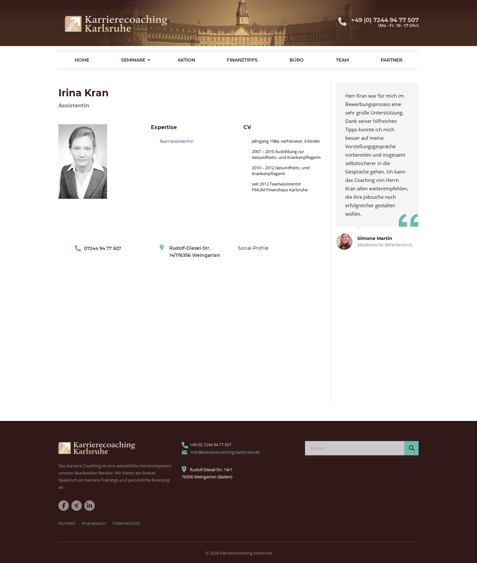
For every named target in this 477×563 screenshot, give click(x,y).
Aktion (186, 60)
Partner (391, 60)
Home (82, 60)
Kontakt (66, 523)
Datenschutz (126, 523)
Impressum (94, 523)
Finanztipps (242, 60)
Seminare (133, 60)
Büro (296, 60)
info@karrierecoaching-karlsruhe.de (225, 452)
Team (342, 60)
